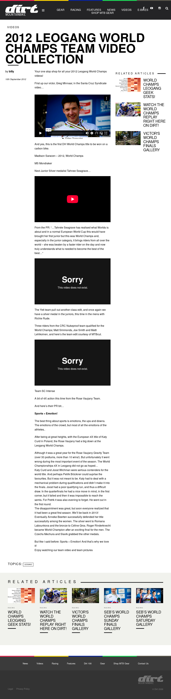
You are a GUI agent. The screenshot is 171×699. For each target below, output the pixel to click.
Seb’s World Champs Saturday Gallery (149, 609)
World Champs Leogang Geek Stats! (141, 89)
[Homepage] (150, 678)
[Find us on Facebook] (143, 8)
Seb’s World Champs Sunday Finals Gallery (117, 611)
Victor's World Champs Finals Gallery (141, 142)
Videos (126, 10)
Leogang (28, 564)
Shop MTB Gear (102, 13)
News (111, 10)
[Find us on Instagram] (159, 8)
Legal (10, 688)
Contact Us (143, 663)
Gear (60, 10)
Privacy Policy (23, 688)
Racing (75, 10)
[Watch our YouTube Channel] (151, 8)
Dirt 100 (88, 663)
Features (94, 10)
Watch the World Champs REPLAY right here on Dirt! (141, 115)
